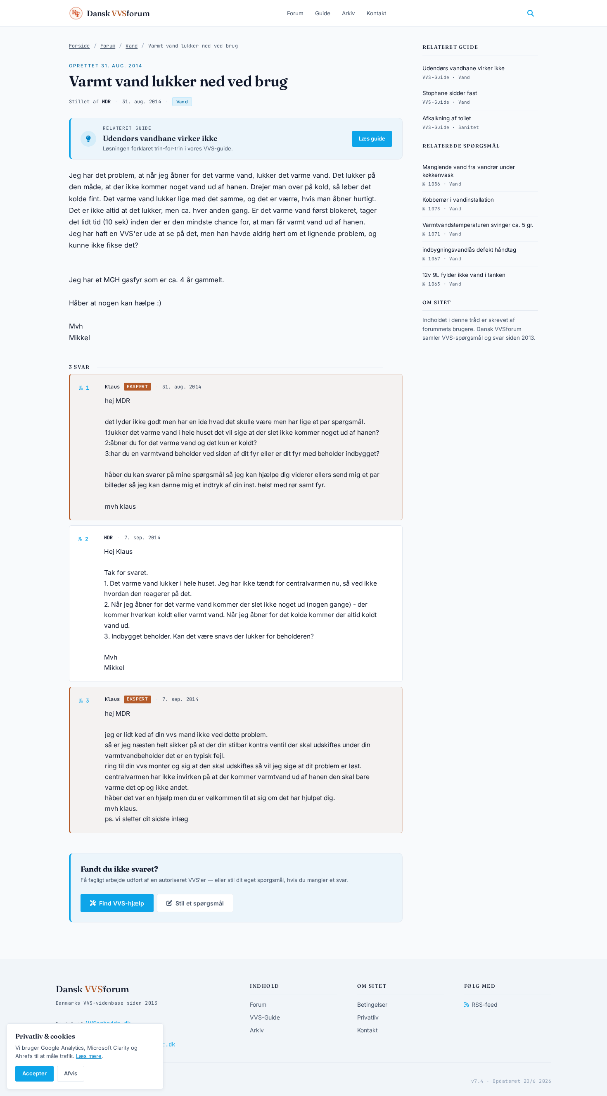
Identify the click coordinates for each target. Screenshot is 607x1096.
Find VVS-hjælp (121, 903)
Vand (132, 46)
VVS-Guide (265, 1017)
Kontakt (376, 13)
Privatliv (368, 1017)
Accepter (34, 1073)
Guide (322, 13)
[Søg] (530, 13)
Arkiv (348, 13)
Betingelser (372, 1004)
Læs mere (89, 1056)
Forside (79, 46)
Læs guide (372, 138)
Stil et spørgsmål (199, 903)
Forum (295, 13)
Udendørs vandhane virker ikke (160, 138)
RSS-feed (485, 1004)
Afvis (70, 1073)
